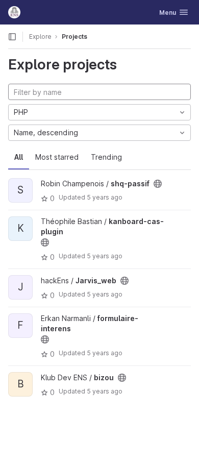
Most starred (57, 157)
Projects (74, 36)
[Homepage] (14, 12)
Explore (40, 36)
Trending (106, 157)
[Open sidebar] (12, 37)
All (18, 157)
